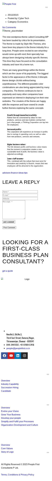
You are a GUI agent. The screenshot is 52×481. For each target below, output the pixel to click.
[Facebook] (4, 355)
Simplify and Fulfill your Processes (17, 421)
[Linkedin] (17, 355)
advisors (6, 173)
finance (14, 173)
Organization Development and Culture (19, 425)
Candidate (6, 391)
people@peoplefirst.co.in (18, 348)
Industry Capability (10, 384)
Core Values (7, 448)
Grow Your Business (10, 414)
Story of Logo (7, 452)
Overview (5, 381)
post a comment (8, 221)
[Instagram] (24, 355)
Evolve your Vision (10, 411)
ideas (21, 173)
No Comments (9, 27)
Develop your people (11, 418)
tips (25, 173)
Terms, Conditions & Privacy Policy (17, 475)
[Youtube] (11, 355)
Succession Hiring (9, 387)
